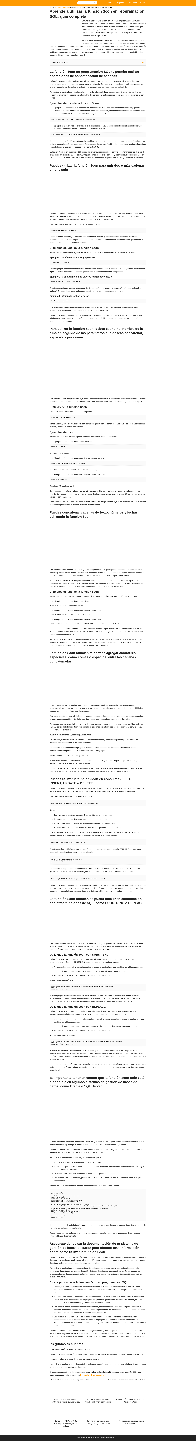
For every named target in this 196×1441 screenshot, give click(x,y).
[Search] (95, 2)
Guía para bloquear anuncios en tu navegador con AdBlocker (71, 1380)
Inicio (110, 3)
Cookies (143, 3)
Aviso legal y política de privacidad (88, 1437)
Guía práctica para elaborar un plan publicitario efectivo (126, 1380)
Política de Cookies (107, 1437)
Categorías (120, 3)
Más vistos (133, 3)
